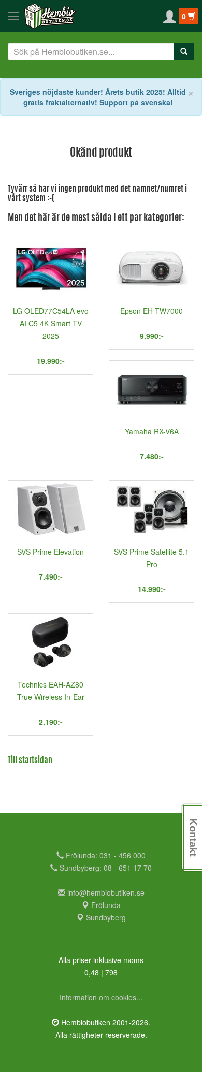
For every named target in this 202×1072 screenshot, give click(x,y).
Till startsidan (30, 761)
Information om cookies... (101, 997)
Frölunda (105, 905)
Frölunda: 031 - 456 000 (105, 855)
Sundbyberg (105, 917)
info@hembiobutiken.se (106, 892)
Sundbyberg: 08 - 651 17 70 (104, 867)
